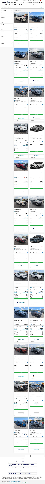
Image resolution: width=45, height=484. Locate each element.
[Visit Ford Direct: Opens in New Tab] (26, 482)
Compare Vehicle (17, 83)
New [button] (21, 2)
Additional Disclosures (18, 481)
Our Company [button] (41, 2)
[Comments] (27, 67)
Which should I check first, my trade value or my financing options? (19, 467)
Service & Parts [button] (33, 2)
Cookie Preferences (14, 481)
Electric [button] (26, 2)
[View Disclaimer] (20, 31)
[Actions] (27, 25)
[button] (27, 17)
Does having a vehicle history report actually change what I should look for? (20, 473)
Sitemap (9, 481)
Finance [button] (37, 2)
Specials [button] (29, 2)
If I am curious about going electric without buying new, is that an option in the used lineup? (21, 461)
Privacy (11, 481)
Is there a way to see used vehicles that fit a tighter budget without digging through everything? (21, 465)
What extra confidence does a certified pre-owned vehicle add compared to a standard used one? (22, 470)
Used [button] (23, 2)
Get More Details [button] (21, 40)
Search (41, 7)
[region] (21, 38)
